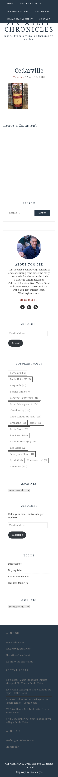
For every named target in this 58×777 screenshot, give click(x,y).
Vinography (12, 746)
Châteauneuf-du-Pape (25, 416)
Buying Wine (43, 11)
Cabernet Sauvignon (24, 398)
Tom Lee (18, 77)
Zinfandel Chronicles (29, 26)
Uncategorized (37, 460)
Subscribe (17, 535)
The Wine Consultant (18, 655)
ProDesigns (36, 772)
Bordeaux (18, 373)
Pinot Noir (19, 435)
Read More (29, 300)
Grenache (18, 423)
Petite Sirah (19, 429)
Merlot (36, 423)
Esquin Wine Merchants (19, 661)
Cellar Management (19, 19)
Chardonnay (20, 410)
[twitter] (22, 307)
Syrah (16, 460)
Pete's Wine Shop (15, 642)
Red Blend (18, 448)
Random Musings (17, 11)
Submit (16, 343)
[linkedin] (29, 307)
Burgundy (18, 385)
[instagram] (36, 307)
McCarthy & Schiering (18, 649)
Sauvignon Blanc (22, 454)
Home (9, 4)
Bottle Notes (29, 4)
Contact (44, 19)
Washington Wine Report (20, 740)
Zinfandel (18, 466)
